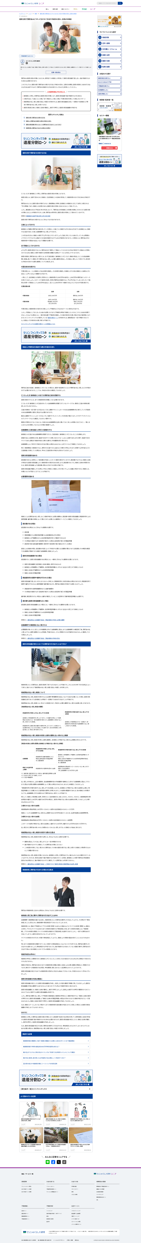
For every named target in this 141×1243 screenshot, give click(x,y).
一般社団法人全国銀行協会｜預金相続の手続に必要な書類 (45, 620)
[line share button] (48, 1162)
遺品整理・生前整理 (75, 1213)
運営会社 (77, 1240)
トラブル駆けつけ (75, 1219)
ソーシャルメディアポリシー (59, 1240)
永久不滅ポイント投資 (26, 1189)
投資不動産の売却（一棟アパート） (54, 1213)
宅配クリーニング (75, 1216)
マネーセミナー (74, 1189)
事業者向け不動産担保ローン (102, 1186)
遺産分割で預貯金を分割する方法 (35, 118)
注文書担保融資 (99, 1191)
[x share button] (59, 1162)
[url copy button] (64, 1162)
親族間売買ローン (25, 1216)
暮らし (47, 9)
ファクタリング (99, 1194)
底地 (47, 1216)
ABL (97, 1199)
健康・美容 (55, 9)
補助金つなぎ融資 (100, 1189)
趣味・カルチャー (66, 9)
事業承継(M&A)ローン (101, 1197)
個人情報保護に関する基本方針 (44, 1240)
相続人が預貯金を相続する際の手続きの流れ (38, 121)
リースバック (49, 1210)
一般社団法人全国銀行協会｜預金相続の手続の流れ (43, 638)
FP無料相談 (74, 1186)
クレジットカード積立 (26, 1186)
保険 (72, 1191)
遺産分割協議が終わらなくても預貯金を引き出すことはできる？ (43, 124)
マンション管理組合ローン (52, 1191)
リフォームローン (50, 1186)
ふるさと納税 (74, 1194)
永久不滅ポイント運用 (26, 1191)
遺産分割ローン (53, 318)
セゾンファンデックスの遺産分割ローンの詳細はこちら (38, 324)
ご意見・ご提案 (70, 1240)
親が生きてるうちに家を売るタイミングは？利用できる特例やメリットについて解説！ (49, 1052)
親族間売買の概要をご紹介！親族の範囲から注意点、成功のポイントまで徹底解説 (48, 1041)
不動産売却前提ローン (51, 1189)
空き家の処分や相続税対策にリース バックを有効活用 (40, 1063)
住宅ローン (24, 1210)
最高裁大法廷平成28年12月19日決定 (38, 216)
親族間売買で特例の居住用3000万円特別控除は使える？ (41, 1046)
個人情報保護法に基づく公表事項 (29, 1240)
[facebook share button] (53, 1162)
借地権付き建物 (50, 1219)
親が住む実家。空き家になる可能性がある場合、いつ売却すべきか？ (44, 1058)
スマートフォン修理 (75, 1221)
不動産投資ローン (25, 1219)
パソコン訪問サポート (76, 1224)
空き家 (48, 1221)
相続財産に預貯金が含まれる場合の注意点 (38, 128)
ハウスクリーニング (75, 1210)
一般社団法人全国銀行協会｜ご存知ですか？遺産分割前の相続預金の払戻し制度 (52, 864)
